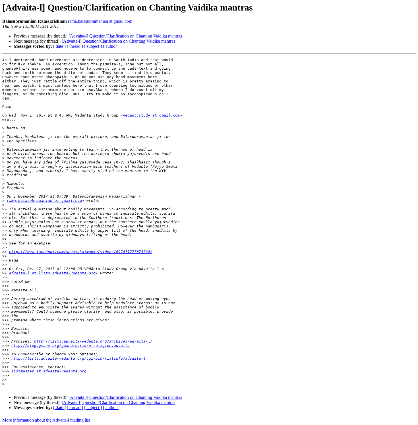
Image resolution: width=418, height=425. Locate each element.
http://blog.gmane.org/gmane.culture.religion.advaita (70, 345)
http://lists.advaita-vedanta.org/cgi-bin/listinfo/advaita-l (78, 358)
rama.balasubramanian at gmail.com (100, 21)
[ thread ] (75, 46)
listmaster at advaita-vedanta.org (48, 371)
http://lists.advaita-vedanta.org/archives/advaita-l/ (93, 341)
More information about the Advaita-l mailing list (46, 420)
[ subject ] (93, 46)
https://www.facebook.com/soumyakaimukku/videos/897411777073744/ (80, 252)
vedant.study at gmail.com (151, 115)
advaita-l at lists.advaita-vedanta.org (52, 273)
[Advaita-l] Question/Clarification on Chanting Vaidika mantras (125, 36)
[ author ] (111, 46)
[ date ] (59, 46)
